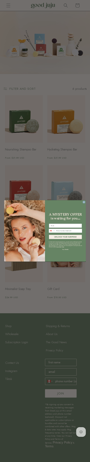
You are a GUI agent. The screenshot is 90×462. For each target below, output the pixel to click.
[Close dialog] (84, 202)
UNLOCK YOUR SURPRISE (65, 237)
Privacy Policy (59, 247)
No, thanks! (65, 250)
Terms (63, 247)
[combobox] (52, 231)
